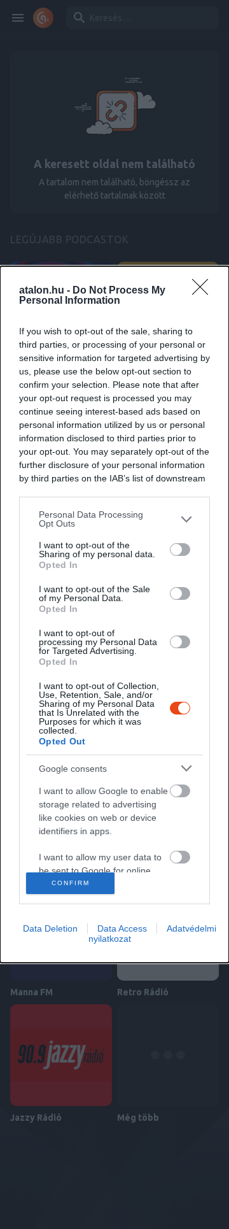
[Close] (204, 291)
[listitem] (114, 519)
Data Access (122, 928)
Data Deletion (50, 928)
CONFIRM (71, 882)
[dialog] (114, 614)
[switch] (180, 549)
